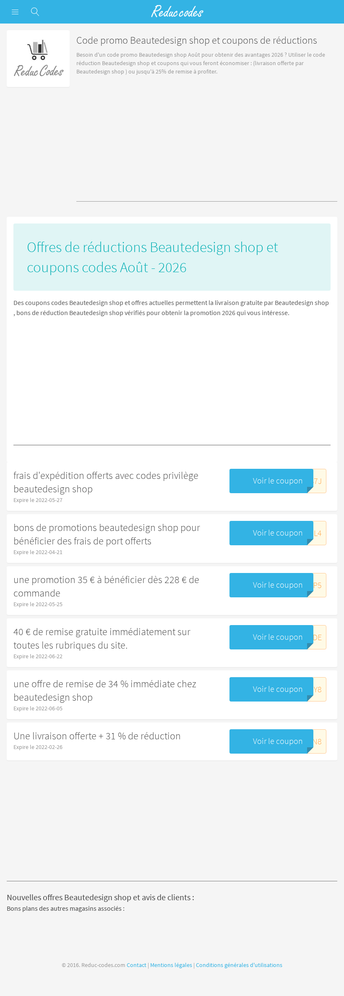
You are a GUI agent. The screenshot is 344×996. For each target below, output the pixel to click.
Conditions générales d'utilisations (239, 965)
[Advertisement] (206, 143)
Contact (136, 965)
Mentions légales (171, 965)
